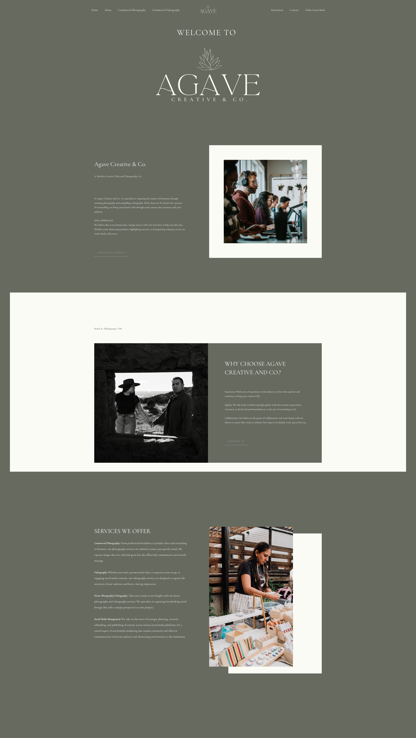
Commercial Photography (132, 10)
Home (94, 10)
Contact (294, 10)
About (107, 10)
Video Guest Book (315, 10)
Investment (277, 10)
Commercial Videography (166, 10)
